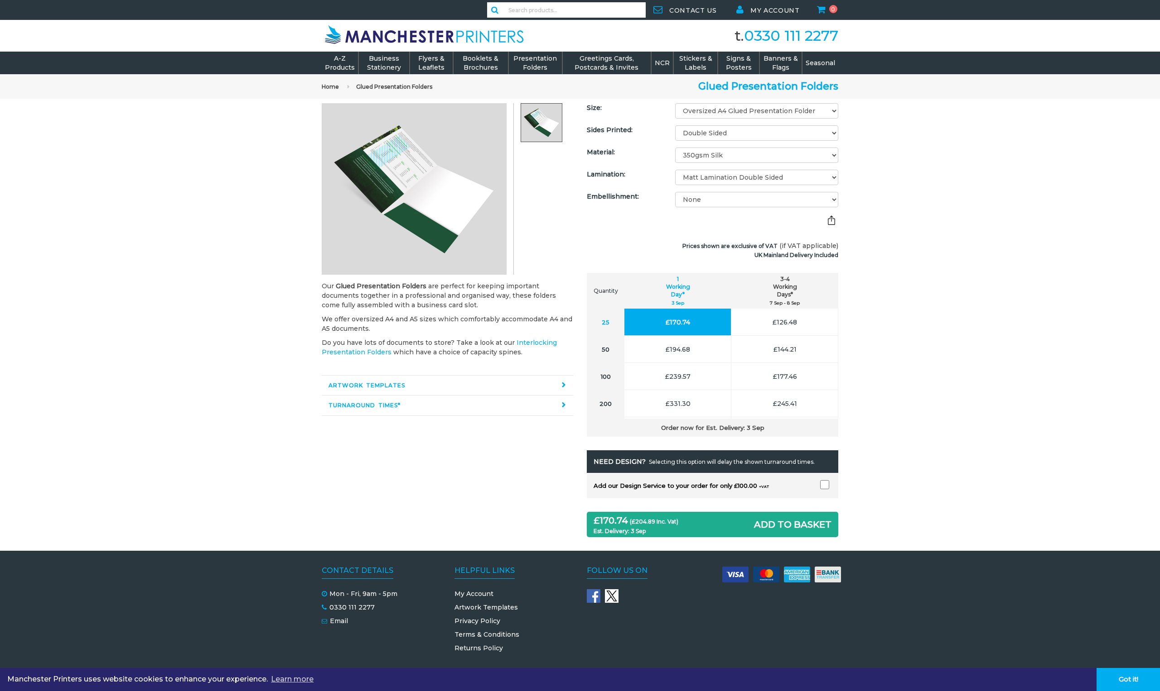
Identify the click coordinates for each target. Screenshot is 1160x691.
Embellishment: (613, 196)
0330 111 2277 (791, 35)
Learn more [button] (292, 679)
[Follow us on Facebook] (593, 596)
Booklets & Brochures (480, 62)
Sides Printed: (610, 130)
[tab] (447, 385)
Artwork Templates (367, 385)
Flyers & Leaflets (431, 62)
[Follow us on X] (612, 596)
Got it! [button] (1128, 679)
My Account (473, 594)
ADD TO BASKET (792, 524)
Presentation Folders (535, 62)
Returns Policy (478, 648)
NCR (662, 63)
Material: (601, 152)
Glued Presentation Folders (394, 86)
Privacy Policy (477, 621)
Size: (594, 108)
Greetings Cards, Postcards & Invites (606, 62)
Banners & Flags (781, 62)
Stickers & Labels (695, 62)
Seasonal (820, 63)
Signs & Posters (739, 62)
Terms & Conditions (486, 634)
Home (330, 86)
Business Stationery (384, 62)
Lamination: (606, 174)
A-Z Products (340, 62)
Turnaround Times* (365, 405)
